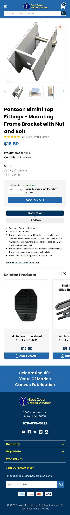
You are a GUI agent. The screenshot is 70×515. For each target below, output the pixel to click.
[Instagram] (46, 432)
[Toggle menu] (8, 6)
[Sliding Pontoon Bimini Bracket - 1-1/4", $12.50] (26, 304)
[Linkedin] (40, 432)
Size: (8, 166)
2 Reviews (35, 220)
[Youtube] (23, 432)
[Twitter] (35, 432)
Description (35, 213)
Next (63, 91)
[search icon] (63, 13)
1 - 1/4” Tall (14, 174)
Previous (5, 91)
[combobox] (32, 13)
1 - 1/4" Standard (17, 170)
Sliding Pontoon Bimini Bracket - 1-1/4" (26, 338)
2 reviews (27, 137)
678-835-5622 (35, 423)
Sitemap (44, 508)
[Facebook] (29, 432)
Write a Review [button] (41, 137)
